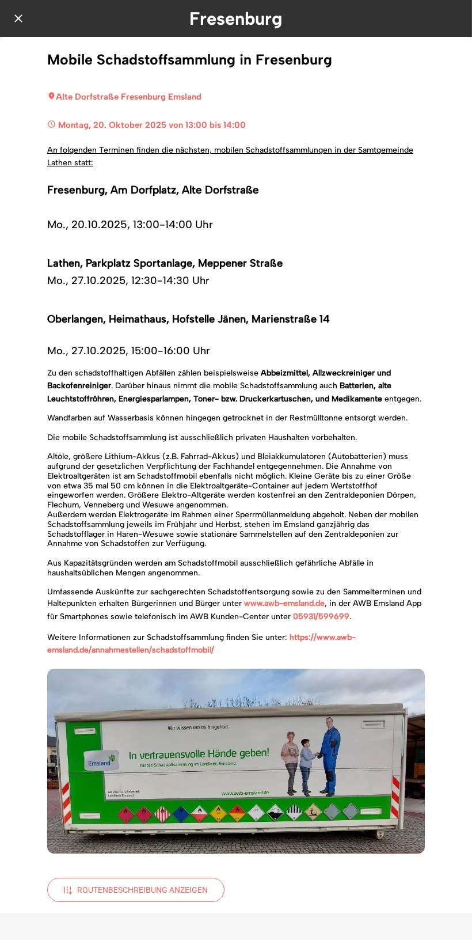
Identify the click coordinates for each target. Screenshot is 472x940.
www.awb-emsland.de (284, 603)
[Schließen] (18, 18)
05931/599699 (321, 616)
